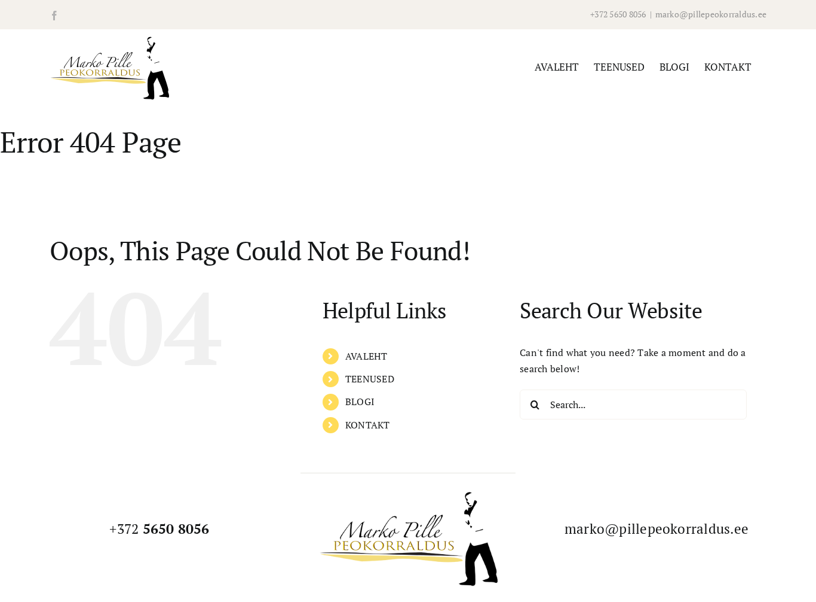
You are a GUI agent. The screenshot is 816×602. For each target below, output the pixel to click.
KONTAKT (367, 424)
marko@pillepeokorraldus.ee (710, 14)
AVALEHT (366, 356)
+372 (159, 528)
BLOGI (360, 401)
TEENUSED (369, 378)
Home (11, 185)
